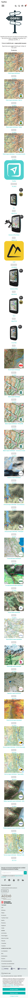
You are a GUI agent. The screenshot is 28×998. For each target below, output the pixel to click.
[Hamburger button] (3, 5)
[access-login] (22, 6)
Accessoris (3, 915)
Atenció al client (4, 938)
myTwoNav (4, 933)
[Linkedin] (23, 880)
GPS (2, 907)
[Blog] (9, 880)
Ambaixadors (4, 956)
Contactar (4, 890)
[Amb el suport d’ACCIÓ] (6, 899)
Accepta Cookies (14, 989)
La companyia (4, 951)
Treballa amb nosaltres (6, 966)
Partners (3, 958)
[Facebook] (4, 880)
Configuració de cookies (8, 984)
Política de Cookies (15, 986)
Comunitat (3, 943)
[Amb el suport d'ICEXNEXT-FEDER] (14, 968)
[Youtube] (14, 880)
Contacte (3, 945)
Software (3, 910)
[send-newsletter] (25, 872)
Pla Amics (3, 922)
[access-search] (15, 6)
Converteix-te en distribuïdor (7, 963)
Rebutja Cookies (14, 993)
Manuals (3, 940)
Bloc (2, 953)
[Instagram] (18, 880)
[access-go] (19, 6)
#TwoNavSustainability (6, 961)
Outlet (2, 928)
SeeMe (2, 920)
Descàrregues (4, 935)
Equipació (3, 925)
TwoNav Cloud (4, 917)
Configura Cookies (14, 996)
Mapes (2, 912)
